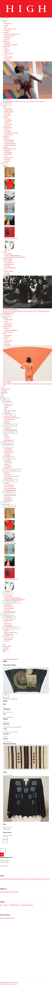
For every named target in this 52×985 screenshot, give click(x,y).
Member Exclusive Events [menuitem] (10, 148)
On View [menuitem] (5, 251)
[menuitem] (26, 59)
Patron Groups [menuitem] (7, 37)
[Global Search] (2, 394)
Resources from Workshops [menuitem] (10, 143)
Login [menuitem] (5, 55)
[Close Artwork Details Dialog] (15, 699)
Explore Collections (7, 659)
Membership (3, 891)
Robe (5, 661)
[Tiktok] (3, 919)
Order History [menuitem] (7, 60)
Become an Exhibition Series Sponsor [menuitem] (12, 255)
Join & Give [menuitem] (6, 315)
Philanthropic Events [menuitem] (8, 111)
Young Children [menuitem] (7, 131)
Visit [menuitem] (4, 19)
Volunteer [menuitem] (6, 328)
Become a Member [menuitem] (8, 56)
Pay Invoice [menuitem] (7, 39)
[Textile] (26, 757)
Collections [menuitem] (5, 166)
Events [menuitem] (4, 106)
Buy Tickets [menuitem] (7, 58)
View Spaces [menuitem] (7, 42)
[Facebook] (0, 919)
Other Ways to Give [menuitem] (7, 326)
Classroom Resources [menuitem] (9, 141)
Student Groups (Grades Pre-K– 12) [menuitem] (12, 34)
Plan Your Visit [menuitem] (7, 23)
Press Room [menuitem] (7, 49)
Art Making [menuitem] (6, 122)
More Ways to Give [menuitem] (8, 332)
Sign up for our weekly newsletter (7, 918)
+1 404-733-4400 (4, 865)
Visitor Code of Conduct (44, 878)
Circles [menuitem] (5, 321)
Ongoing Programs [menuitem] (8, 110)
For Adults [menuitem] (5, 117)
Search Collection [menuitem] (8, 260)
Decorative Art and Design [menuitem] (10, 202)
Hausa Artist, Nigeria (9, 665)
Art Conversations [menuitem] (8, 120)
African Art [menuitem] (6, 178)
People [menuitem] (5, 48)
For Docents (24, 905)
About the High (3, 878)
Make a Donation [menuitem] (8, 335)
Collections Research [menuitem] (8, 264)
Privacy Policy (15, 982)
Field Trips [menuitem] (6, 138)
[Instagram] (2, 919)
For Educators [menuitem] (6, 136)
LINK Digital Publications (15, 905)
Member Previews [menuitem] (8, 152)
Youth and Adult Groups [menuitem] (9, 35)
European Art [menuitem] (7, 214)
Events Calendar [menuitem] (8, 108)
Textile (5, 772)
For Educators (30, 905)
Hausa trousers (7, 832)
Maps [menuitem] (5, 27)
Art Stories (5, 905)
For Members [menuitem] (6, 147)
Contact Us (27, 878)
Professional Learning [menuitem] (9, 140)
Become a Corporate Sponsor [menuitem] (10, 330)
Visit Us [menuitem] (4, 21)
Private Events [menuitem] (6, 41)
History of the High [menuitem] (8, 53)
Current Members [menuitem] (8, 154)
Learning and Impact (20, 878)
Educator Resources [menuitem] (8, 262)
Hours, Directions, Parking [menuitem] (10, 28)
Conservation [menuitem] (7, 265)
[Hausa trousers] (26, 829)
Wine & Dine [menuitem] (7, 125)
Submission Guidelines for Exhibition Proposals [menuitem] (14, 257)
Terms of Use (9, 982)
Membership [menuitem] (5, 317)
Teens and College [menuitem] (8, 134)
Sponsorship (8, 891)
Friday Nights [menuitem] (7, 118)
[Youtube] (6, 919)
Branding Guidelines (34, 878)
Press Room (9, 878)
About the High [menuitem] (6, 46)
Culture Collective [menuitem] (8, 124)
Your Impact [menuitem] (7, 337)
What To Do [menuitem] (6, 103)
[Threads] (26, 972)
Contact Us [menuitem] (6, 51)
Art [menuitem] (4, 163)
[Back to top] (2, 851)
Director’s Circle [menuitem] (8, 323)
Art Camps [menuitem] (6, 129)
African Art (14, 659)
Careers (14, 878)
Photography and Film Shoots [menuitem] (10, 44)
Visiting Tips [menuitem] (7, 30)
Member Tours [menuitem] (7, 150)
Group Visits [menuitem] (5, 32)
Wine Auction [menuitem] (7, 113)
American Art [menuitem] (7, 190)
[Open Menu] (2, 397)
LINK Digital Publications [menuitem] (10, 145)
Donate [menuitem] (4, 333)
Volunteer (17, 891)
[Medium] (4, 919)
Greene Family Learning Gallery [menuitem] (11, 133)
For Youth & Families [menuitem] (7, 127)
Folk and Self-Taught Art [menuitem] (9, 226)
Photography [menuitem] (7, 250)
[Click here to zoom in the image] (6, 696)
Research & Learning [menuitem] (7, 258)
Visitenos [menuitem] (6, 25)
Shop (1, 905)
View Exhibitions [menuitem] (8, 253)
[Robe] (26, 799)
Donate (13, 891)
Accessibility (3, 982)
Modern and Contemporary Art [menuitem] (11, 238)
